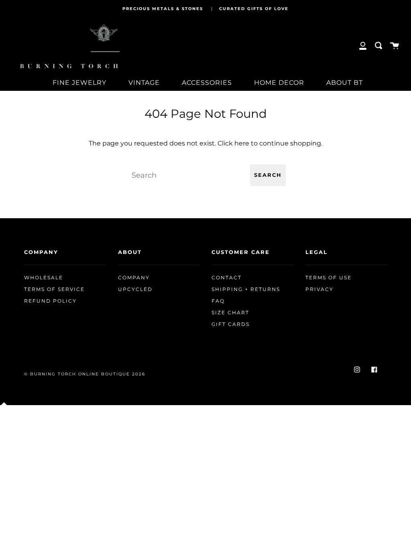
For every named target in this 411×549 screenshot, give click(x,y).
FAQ (218, 301)
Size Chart (230, 312)
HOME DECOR (279, 82)
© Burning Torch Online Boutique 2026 (84, 374)
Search (268, 175)
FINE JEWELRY (79, 82)
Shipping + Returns (246, 289)
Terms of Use (328, 278)
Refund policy (50, 301)
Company (134, 278)
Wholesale (43, 278)
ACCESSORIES (207, 82)
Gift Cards (231, 324)
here (241, 143)
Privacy (319, 289)
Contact (227, 278)
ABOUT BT (344, 82)
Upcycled (135, 289)
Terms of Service (54, 289)
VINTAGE (144, 82)
